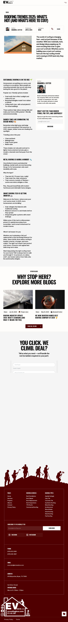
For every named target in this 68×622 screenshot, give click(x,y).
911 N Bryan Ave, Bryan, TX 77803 (17, 576)
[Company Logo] (8, 2)
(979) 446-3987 (12, 554)
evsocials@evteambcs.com (15, 565)
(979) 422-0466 (12, 551)
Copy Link (52, 29)
